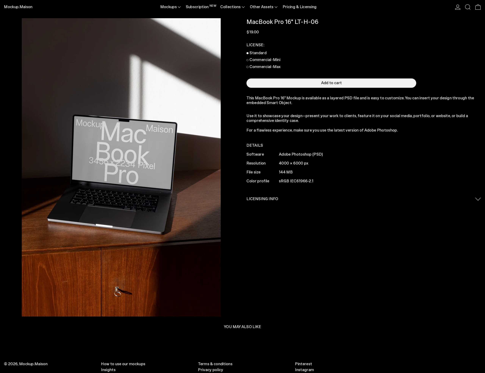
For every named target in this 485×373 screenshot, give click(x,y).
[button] (468, 7)
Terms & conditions (215, 364)
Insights (108, 370)
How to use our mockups (123, 364)
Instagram (304, 370)
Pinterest (303, 364)
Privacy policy (210, 370)
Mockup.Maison (18, 7)
